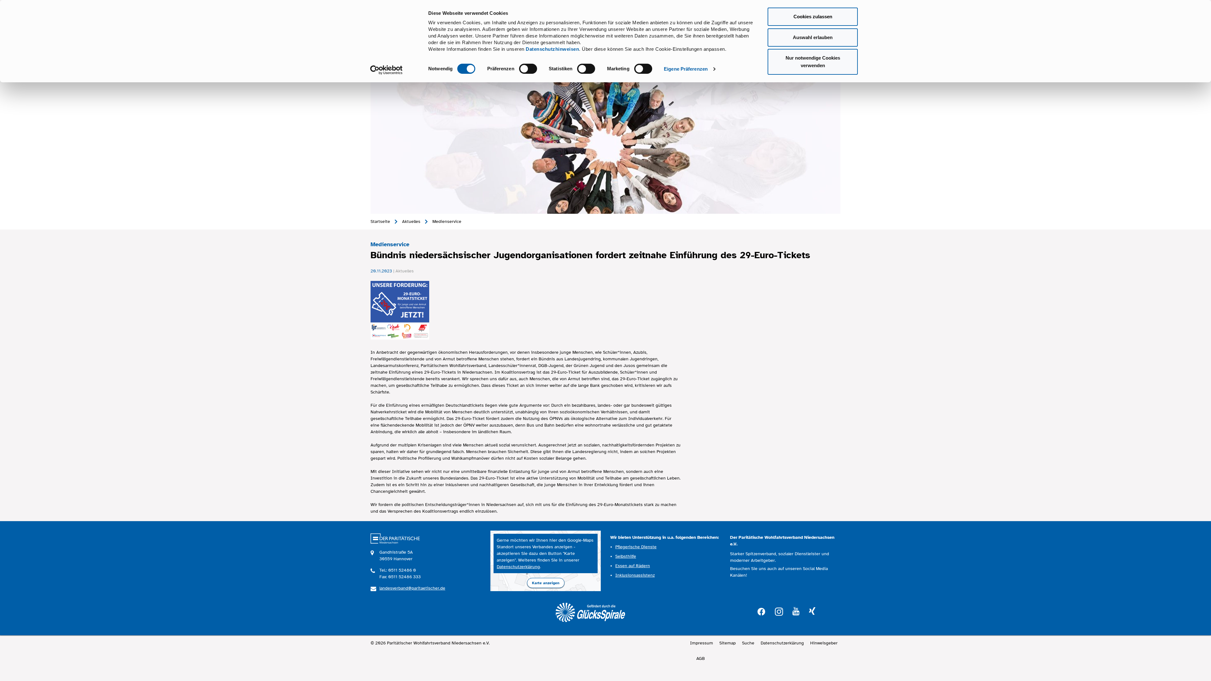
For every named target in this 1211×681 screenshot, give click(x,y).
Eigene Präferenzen (686, 69)
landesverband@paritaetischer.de (412, 588)
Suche (748, 643)
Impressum (701, 643)
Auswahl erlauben (813, 37)
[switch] (528, 69)
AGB (700, 658)
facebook (761, 611)
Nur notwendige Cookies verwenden (813, 61)
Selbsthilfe (625, 556)
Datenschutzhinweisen (552, 49)
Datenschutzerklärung (518, 566)
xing (812, 611)
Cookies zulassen (812, 16)
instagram (779, 611)
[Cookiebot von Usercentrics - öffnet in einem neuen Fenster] (386, 70)
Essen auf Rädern (632, 565)
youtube (796, 611)
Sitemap (727, 643)
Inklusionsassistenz (635, 575)
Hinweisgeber (824, 643)
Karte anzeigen (545, 583)
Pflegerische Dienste (636, 547)
